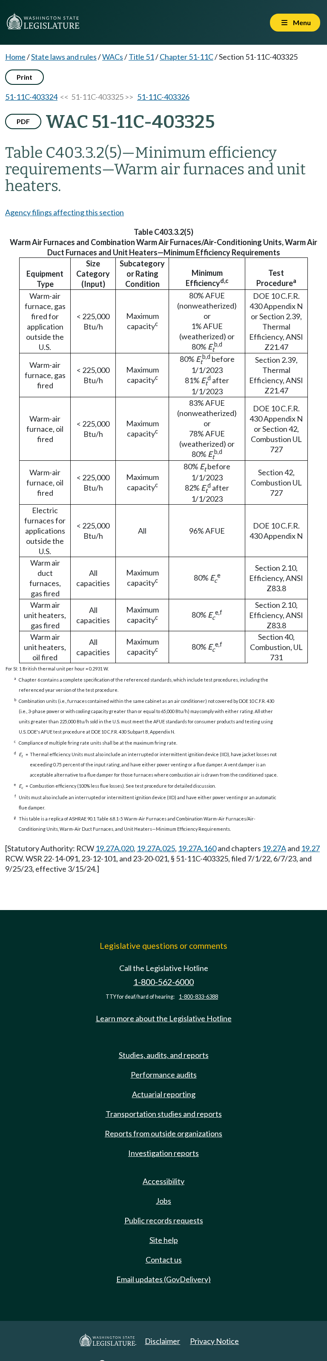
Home (15, 56)
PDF (23, 121)
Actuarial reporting (163, 1094)
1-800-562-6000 (163, 982)
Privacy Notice (214, 1341)
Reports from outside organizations (163, 1133)
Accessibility (163, 1181)
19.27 (310, 848)
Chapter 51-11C (186, 56)
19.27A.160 (197, 848)
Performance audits (164, 1074)
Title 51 (141, 56)
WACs (112, 56)
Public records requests (163, 1220)
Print (24, 77)
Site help (163, 1240)
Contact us (164, 1259)
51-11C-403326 (163, 96)
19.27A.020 (114, 848)
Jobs (163, 1200)
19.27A (274, 848)
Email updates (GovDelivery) (163, 1279)
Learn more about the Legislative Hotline (164, 1018)
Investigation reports (163, 1153)
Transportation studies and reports (164, 1113)
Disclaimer (162, 1341)
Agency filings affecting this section (64, 212)
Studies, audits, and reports (164, 1055)
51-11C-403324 (31, 96)
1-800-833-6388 (198, 997)
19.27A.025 (156, 848)
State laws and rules (64, 56)
